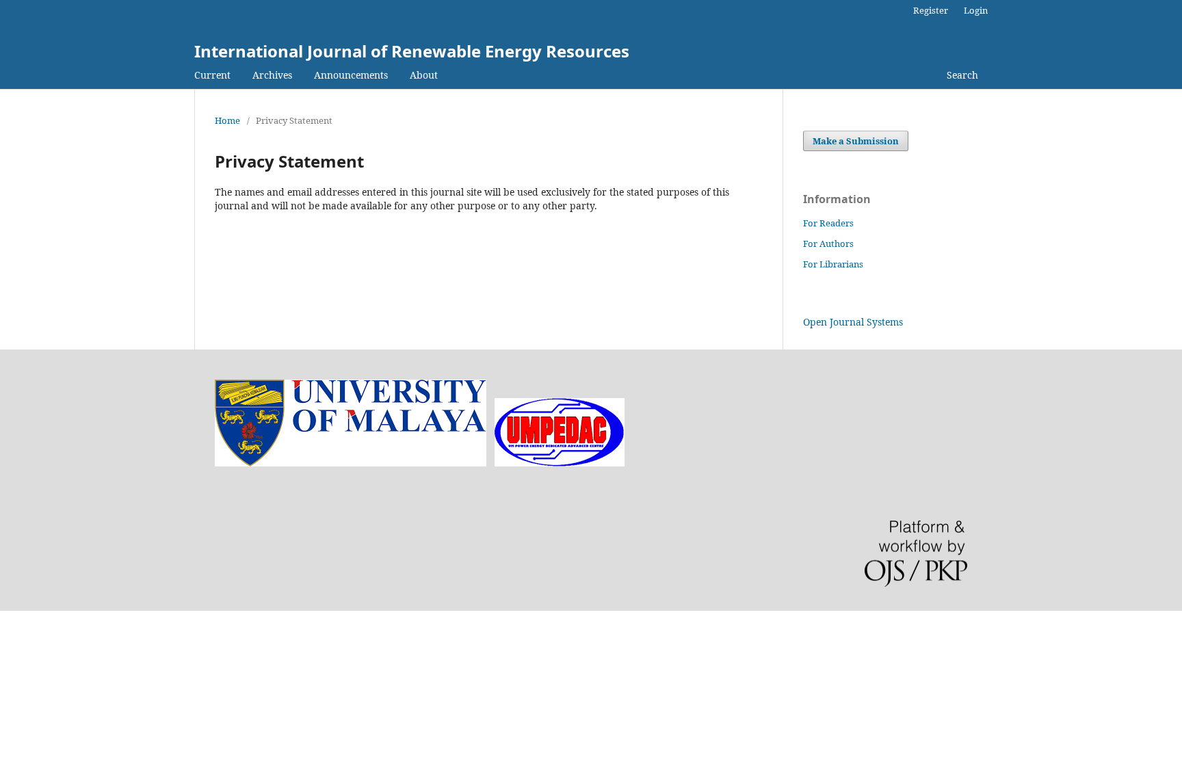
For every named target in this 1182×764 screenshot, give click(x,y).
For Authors (828, 243)
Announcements (351, 74)
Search (962, 74)
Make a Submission (856, 141)
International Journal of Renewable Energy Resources (411, 51)
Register (930, 10)
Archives (272, 74)
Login (976, 10)
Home (227, 120)
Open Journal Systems (853, 321)
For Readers (828, 223)
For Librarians (833, 264)
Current (212, 74)
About (424, 74)
